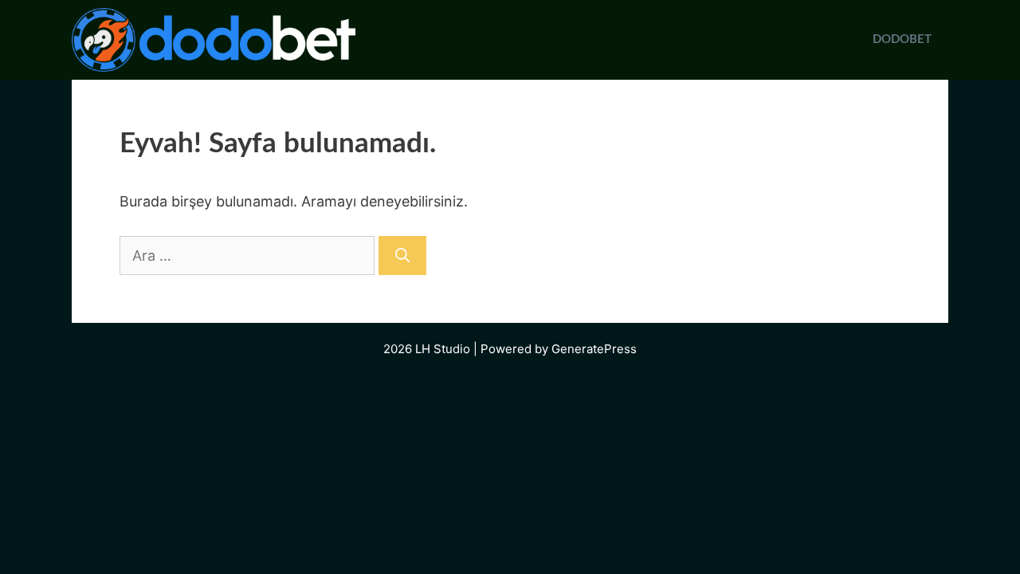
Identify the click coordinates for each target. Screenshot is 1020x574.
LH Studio (442, 348)
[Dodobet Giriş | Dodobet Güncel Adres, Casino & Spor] (213, 40)
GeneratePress (594, 348)
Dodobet (902, 39)
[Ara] (402, 255)
